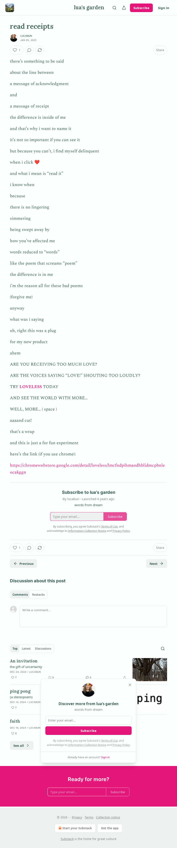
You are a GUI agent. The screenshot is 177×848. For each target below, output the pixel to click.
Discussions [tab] (43, 649)
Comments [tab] (20, 595)
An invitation (24, 660)
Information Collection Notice (87, 745)
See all (18, 745)
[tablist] (28, 594)
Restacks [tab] (38, 595)
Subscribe (141, 8)
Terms (89, 817)
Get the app (110, 828)
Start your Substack (77, 828)
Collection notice (108, 817)
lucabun (26, 35)
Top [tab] (15, 649)
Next (154, 563)
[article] (88, 669)
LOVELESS (30, 387)
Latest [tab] (26, 649)
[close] (129, 684)
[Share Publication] (124, 7)
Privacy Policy (121, 745)
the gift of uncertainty (26, 667)
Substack (67, 839)
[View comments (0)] (29, 50)
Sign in (163, 8)
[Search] (114, 7)
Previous (26, 563)
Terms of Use (109, 740)
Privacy (77, 817)
